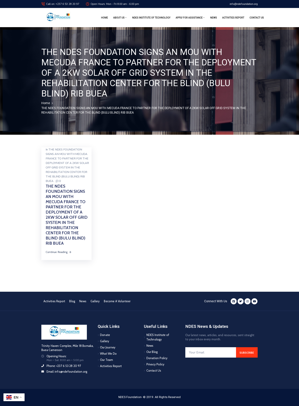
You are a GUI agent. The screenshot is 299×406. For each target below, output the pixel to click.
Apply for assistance (189, 17)
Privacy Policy (155, 364)
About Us (119, 17)
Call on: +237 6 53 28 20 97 (62, 4)
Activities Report (233, 17)
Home (104, 17)
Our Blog (152, 352)
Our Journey (107, 347)
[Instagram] (247, 301)
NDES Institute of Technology (151, 17)
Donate (105, 335)
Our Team (106, 360)
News (213, 17)
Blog (72, 301)
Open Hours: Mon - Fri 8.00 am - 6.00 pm (115, 4)
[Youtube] (254, 301)
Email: (67, 371)
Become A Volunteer (117, 301)
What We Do (108, 353)
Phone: (64, 366)
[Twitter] (241, 301)
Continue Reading (56, 252)
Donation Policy (157, 358)
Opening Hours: (56, 356)
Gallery (95, 301)
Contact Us (257, 17)
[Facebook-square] (234, 301)
